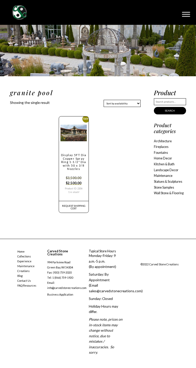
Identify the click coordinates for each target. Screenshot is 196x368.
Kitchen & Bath (164, 164)
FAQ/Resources (26, 285)
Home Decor (163, 158)
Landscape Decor (166, 170)
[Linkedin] (172, 258)
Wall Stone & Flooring (169, 193)
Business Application (60, 294)
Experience (24, 261)
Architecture (163, 141)
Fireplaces (161, 147)
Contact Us (24, 280)
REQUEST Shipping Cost (73, 207)
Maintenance (163, 176)
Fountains (161, 153)
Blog (20, 275)
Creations (23, 271)
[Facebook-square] (142, 258)
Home (20, 251)
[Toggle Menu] (186, 14)
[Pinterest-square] (162, 258)
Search (170, 110)
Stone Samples (164, 187)
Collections (24, 256)
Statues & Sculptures (168, 181)
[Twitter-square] (152, 258)
